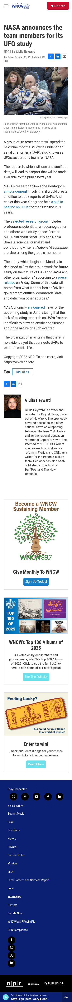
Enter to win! (36, 744)
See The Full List (36, 677)
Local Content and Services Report (28, 880)
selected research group (29, 221)
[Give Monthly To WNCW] (36, 531)
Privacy (12, 846)
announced (36, 307)
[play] (5, 997)
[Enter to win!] (36, 714)
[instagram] (11, 948)
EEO (10, 871)
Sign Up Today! (36, 581)
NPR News (22, 371)
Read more (36, 764)
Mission (12, 863)
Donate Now (15, 913)
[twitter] (11, 955)
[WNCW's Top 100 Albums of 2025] (36, 616)
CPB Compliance (18, 930)
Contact (12, 905)
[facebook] (11, 940)
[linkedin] (11, 963)
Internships (14, 896)
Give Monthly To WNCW (36, 572)
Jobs (11, 888)
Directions (14, 830)
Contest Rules (16, 855)
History (12, 838)
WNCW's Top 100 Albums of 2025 (36, 645)
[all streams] (67, 997)
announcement (15, 191)
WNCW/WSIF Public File (21, 921)
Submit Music (16, 813)
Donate (59, 6)
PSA (10, 822)
